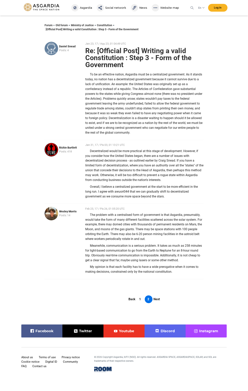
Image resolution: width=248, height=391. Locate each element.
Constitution (104, 25)
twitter (85, 331)
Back (131, 299)
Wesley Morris (68, 211)
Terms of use (47, 357)
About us (27, 357)
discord (168, 331)
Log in (217, 7)
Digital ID (51, 361)
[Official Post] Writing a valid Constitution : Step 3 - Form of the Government (92, 29)
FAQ (24, 366)
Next (156, 299)
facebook (44, 331)
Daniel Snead (67, 46)
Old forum (62, 25)
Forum (49, 25)
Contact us (39, 366)
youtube (126, 331)
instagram (208, 331)
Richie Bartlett (68, 147)
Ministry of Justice (82, 25)
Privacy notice (71, 357)
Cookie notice (30, 361)
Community (70, 361)
